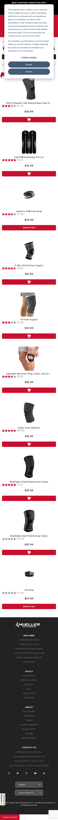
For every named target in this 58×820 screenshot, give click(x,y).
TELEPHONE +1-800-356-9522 (29, 752)
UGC (29, 689)
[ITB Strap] (29, 575)
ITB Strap (29, 590)
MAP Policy (29, 684)
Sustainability (29, 662)
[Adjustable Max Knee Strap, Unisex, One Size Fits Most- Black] (29, 359)
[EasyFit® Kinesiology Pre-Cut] (29, 142)
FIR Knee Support (29, 320)
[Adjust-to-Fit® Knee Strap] (29, 196)
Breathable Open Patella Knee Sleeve (29, 536)
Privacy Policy (29, 675)
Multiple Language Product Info (29, 657)
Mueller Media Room (29, 725)
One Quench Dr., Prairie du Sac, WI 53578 (31, 765)
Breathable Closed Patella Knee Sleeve (29, 482)
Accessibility (29, 698)
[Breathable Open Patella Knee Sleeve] (29, 521)
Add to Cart (29, 227)
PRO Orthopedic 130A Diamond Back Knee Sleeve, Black (29, 103)
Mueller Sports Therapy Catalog (29, 648)
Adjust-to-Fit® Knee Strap (29, 211)
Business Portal (29, 729)
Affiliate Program (29, 738)
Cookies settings (29, 57)
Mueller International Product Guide (29, 653)
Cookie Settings (9, 817)
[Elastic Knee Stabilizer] (29, 413)
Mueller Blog (29, 716)
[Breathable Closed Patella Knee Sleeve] (29, 467)
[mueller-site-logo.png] (27, 624)
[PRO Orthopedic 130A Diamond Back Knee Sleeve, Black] (29, 88)
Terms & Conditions (29, 680)
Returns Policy (29, 693)
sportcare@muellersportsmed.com (29, 756)
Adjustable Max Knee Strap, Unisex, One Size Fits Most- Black (29, 374)
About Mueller (29, 711)
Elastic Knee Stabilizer (29, 428)
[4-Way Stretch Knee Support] (29, 250)
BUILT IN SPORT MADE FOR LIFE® (29, 2)
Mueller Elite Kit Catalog (29, 640)
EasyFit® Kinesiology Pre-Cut (29, 157)
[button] (2, 800)
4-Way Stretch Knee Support (29, 265)
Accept (29, 64)
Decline (29, 71)
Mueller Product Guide (29, 644)
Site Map (29, 733)
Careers (29, 720)
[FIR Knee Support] (29, 305)
